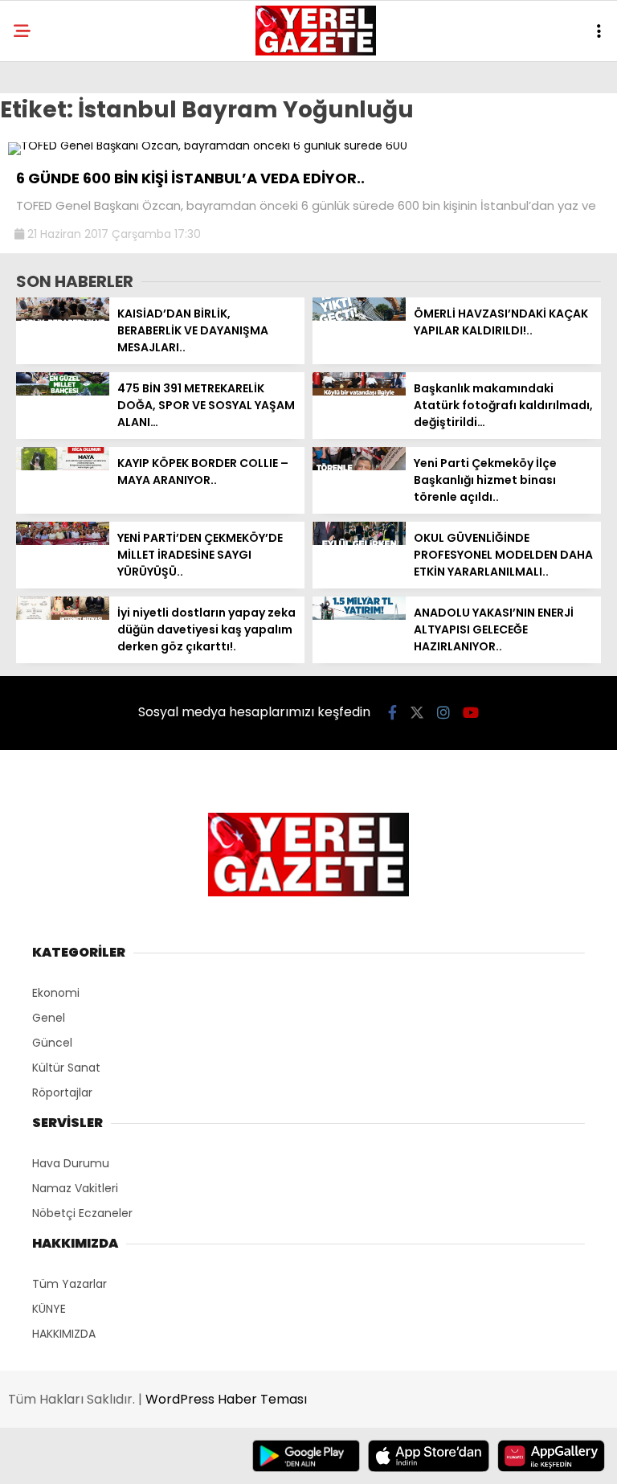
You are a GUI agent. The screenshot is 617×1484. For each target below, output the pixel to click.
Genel (48, 1018)
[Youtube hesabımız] (471, 713)
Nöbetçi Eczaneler (82, 1213)
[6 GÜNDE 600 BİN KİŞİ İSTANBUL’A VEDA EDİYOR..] (207, 145)
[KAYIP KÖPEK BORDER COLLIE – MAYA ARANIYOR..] (62, 466)
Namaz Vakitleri (75, 1188)
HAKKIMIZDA (64, 1334)
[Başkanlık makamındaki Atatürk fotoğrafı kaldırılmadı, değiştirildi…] (359, 391)
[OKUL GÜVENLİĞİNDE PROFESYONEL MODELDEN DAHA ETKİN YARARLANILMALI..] (359, 541)
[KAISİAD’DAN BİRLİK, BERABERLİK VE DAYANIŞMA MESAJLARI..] (62, 317)
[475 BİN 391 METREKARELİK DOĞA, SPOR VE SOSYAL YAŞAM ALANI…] (62, 391)
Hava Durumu (70, 1163)
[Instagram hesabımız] (443, 713)
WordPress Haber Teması (226, 1399)
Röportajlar (62, 1092)
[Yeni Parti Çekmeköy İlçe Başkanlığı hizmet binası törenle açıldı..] (359, 466)
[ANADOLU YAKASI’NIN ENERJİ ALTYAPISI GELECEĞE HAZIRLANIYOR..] (359, 616)
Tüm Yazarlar (69, 1284)
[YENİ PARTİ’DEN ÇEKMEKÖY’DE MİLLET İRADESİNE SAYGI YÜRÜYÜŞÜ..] (62, 541)
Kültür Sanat (66, 1068)
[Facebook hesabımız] (392, 713)
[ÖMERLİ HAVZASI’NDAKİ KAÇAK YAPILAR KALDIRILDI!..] (359, 317)
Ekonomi (56, 993)
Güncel (52, 1043)
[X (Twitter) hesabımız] (417, 713)
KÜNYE (49, 1309)
